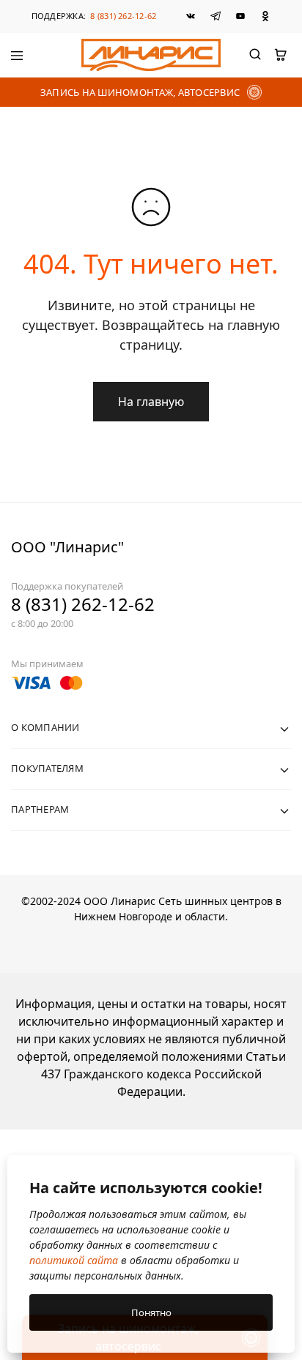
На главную (151, 402)
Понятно (151, 1312)
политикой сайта (73, 1260)
